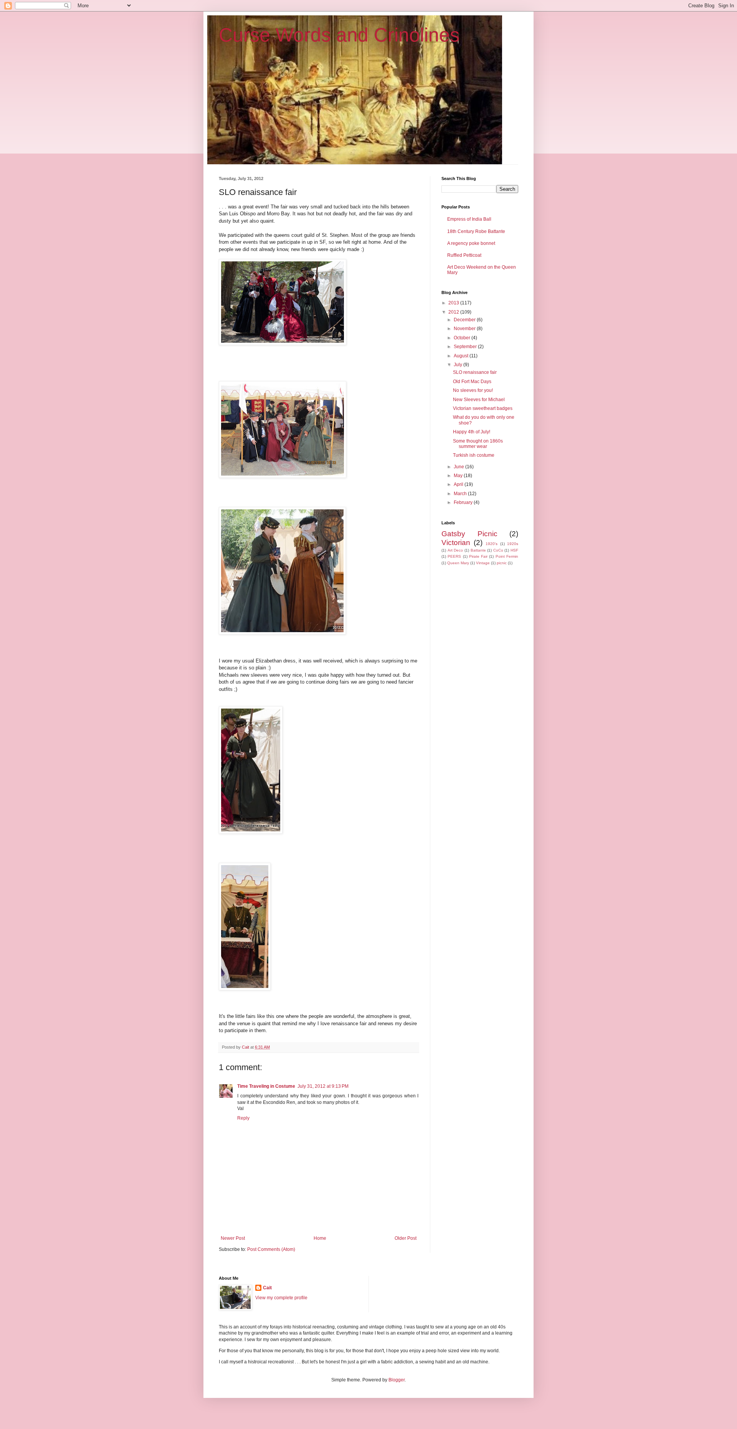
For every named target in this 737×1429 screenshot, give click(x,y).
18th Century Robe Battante (476, 231)
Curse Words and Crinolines (339, 35)
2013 (454, 303)
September (466, 346)
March (461, 493)
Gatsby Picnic (469, 534)
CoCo (498, 550)
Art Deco (455, 550)
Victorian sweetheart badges (482, 408)
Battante (478, 550)
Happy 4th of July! (471, 431)
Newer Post (233, 1238)
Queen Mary (458, 563)
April (459, 484)
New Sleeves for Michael (479, 399)
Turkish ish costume (473, 455)
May (459, 475)
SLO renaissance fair (475, 372)
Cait (267, 1287)
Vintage (483, 563)
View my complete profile (281, 1297)
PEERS (454, 556)
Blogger (396, 1380)
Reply (243, 1118)
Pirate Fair (478, 556)
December (465, 319)
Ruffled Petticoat (464, 255)
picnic (502, 563)
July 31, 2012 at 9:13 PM (323, 1086)
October (462, 337)
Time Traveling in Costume (266, 1086)
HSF (514, 550)
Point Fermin (507, 556)
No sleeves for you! (473, 390)
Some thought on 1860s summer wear (478, 443)
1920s (512, 544)
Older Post (405, 1238)
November (465, 328)
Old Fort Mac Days (472, 381)
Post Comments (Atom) (271, 1249)
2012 (454, 312)
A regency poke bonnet (471, 243)
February (464, 502)
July (458, 364)
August (461, 355)
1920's (491, 544)
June (459, 466)
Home (320, 1238)
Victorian (455, 543)
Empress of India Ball (469, 219)
